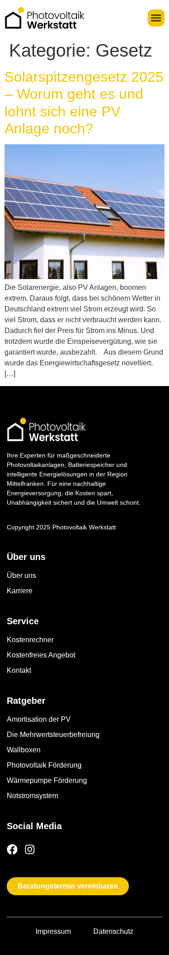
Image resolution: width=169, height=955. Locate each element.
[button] (156, 18)
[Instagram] (29, 849)
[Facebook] (12, 849)
